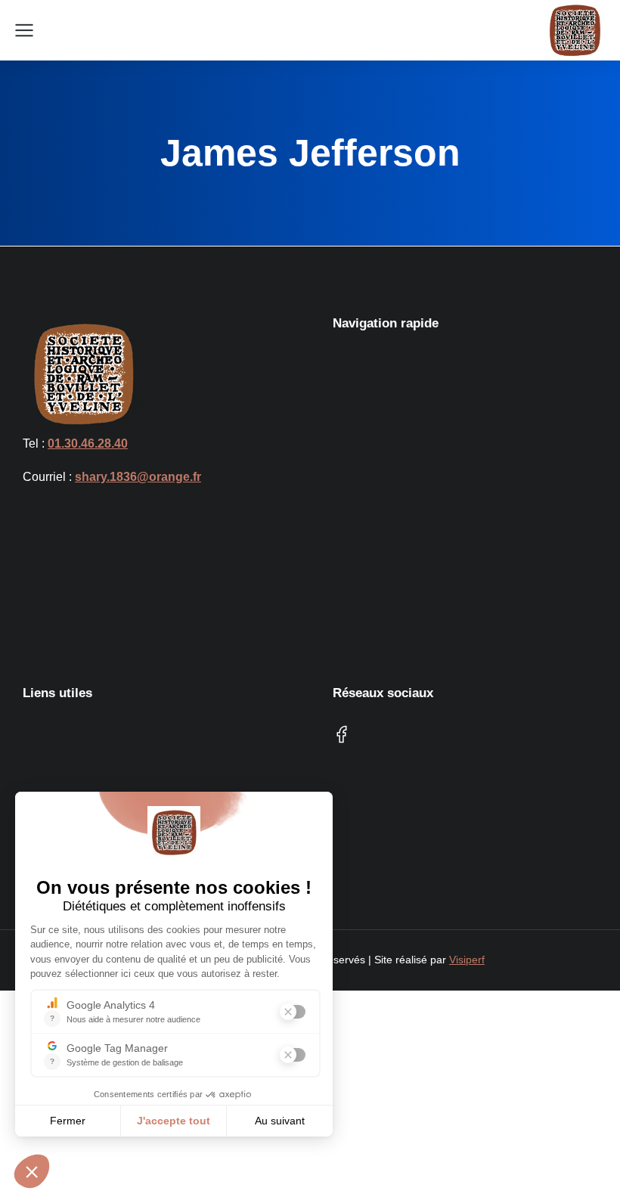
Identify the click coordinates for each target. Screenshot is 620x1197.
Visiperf (467, 960)
